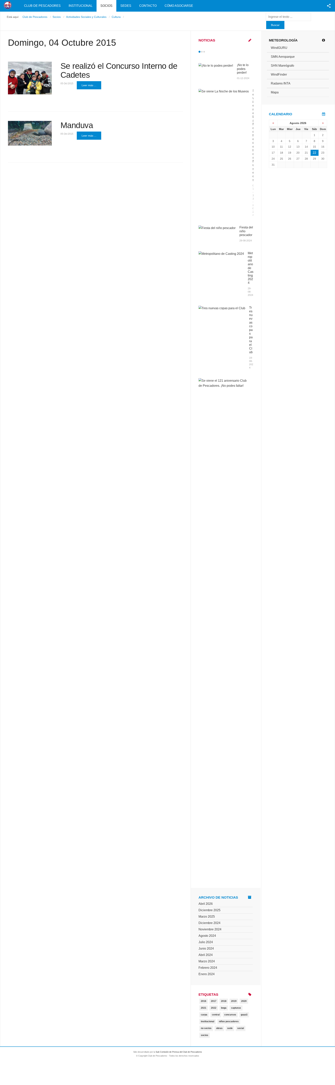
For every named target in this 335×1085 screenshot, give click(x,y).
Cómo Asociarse (179, 5)
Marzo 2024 (207, 961)
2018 (223, 1001)
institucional (207, 1021)
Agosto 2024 (207, 935)
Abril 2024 (206, 955)
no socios (206, 1028)
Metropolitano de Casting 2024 (250, 268)
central (216, 1014)
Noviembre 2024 (210, 929)
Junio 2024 (206, 948)
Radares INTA (280, 83)
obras (219, 1028)
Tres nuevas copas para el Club (251, 330)
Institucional (80, 5)
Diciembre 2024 (209, 923)
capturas (236, 1008)
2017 (213, 1001)
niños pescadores (229, 1021)
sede (230, 1028)
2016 (203, 1001)
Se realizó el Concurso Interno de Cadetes (118, 70)
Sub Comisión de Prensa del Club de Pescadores (179, 1052)
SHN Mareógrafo (282, 65)
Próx (211, 51)
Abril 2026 (206, 903)
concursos (230, 1014)
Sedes (125, 5)
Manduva (76, 125)
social (240, 1028)
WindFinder (279, 74)
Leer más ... (89, 85)
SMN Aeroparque (283, 56)
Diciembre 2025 (209, 910)
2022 (213, 1008)
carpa (204, 1014)
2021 (203, 1008)
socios (204, 1035)
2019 (234, 1001)
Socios (106, 5)
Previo (207, 51)
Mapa (275, 92)
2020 (244, 1001)
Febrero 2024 (208, 967)
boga (223, 1008)
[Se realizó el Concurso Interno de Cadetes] (30, 78)
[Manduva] (30, 133)
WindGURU (279, 47)
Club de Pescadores (42, 5)
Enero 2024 (207, 974)
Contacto (148, 5)
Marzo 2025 (207, 916)
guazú (244, 1014)
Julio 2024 (206, 942)
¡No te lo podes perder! (243, 68)
